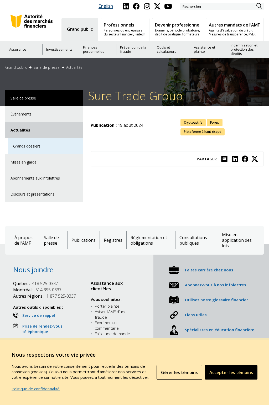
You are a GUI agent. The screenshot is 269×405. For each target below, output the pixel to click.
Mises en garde (24, 162)
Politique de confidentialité (36, 388)
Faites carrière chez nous (209, 269)
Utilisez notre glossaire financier (216, 299)
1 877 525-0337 (44, 296)
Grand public (16, 67)
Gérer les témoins (179, 372)
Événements (21, 114)
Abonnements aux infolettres (35, 178)
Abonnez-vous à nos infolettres (215, 284)
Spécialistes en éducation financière (219, 329)
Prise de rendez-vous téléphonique (42, 328)
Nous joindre (33, 269)
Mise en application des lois (237, 240)
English (106, 6)
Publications (83, 240)
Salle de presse (47, 67)
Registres (113, 240)
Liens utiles (196, 314)
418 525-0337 (35, 283)
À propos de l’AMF (23, 240)
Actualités (74, 67)
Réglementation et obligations (149, 240)
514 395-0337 (37, 290)
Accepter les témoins (231, 372)
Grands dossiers (26, 146)
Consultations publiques (193, 240)
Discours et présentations (32, 194)
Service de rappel (38, 315)
